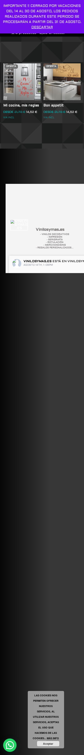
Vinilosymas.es (38, 261)
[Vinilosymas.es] (19, 225)
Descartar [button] (42, 27)
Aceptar (48, 744)
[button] (10, 745)
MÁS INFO (53, 738)
